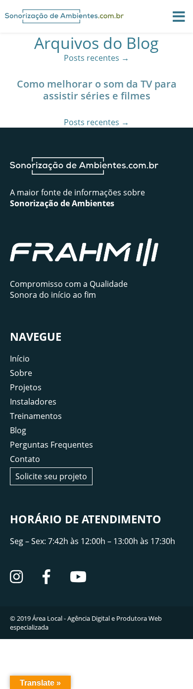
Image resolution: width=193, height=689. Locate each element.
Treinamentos (36, 416)
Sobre (21, 372)
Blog (18, 430)
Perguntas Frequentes (51, 444)
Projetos (26, 387)
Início (20, 358)
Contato (25, 459)
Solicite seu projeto (51, 476)
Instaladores (33, 401)
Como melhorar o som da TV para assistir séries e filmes (97, 90)
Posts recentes (96, 57)
